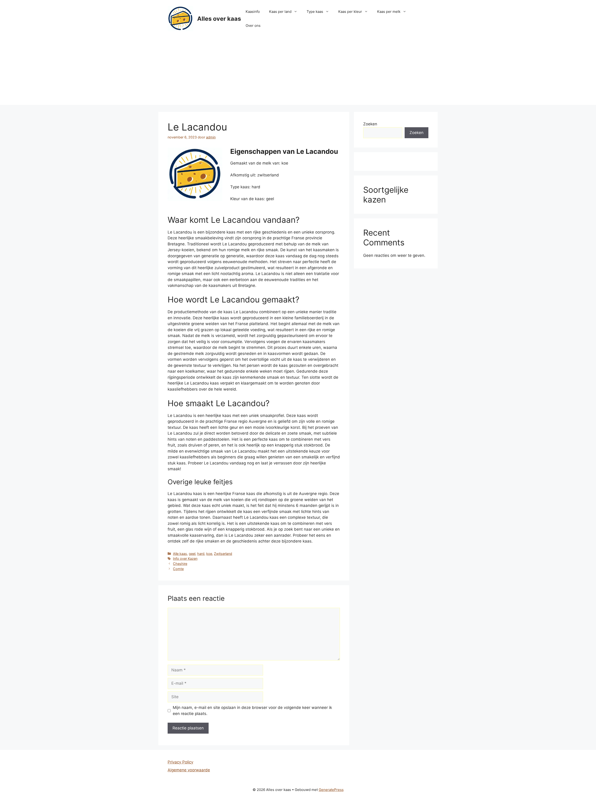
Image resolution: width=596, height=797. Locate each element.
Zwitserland (223, 554)
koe (209, 554)
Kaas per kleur (350, 11)
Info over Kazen (185, 558)
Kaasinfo (253, 11)
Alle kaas (180, 554)
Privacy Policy (180, 762)
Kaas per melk (388, 11)
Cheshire (180, 564)
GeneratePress (331, 789)
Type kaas (315, 11)
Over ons (253, 25)
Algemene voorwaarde (189, 770)
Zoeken (370, 124)
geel (192, 554)
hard (200, 554)
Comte (178, 569)
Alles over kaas (219, 18)
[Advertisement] (298, 72)
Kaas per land (280, 11)
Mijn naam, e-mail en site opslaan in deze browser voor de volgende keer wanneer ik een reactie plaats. (252, 710)
